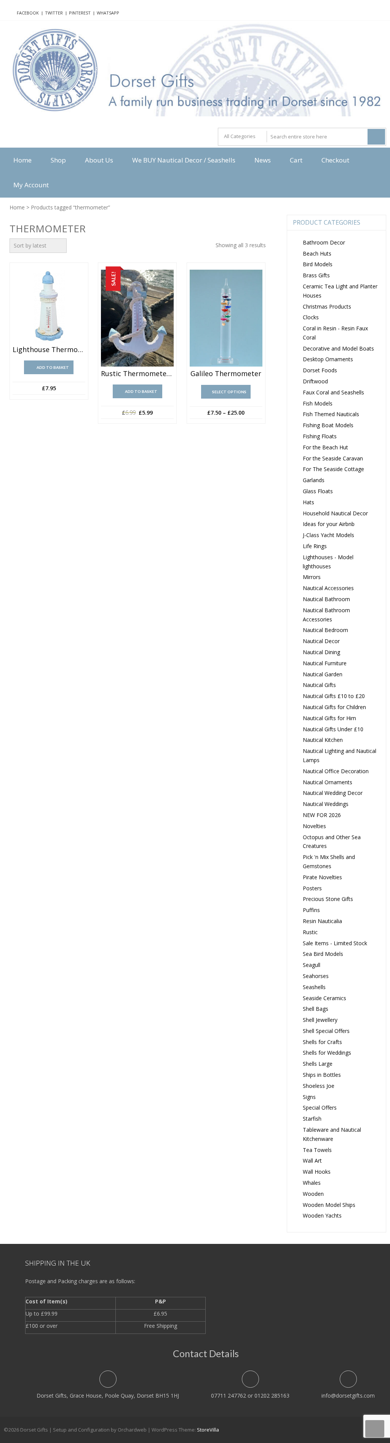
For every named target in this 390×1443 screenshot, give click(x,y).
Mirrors (312, 577)
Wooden (313, 1193)
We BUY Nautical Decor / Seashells (183, 160)
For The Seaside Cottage (333, 469)
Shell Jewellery (320, 1019)
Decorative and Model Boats (338, 348)
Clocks (311, 317)
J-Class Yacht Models (328, 535)
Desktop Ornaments (328, 359)
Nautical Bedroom (325, 630)
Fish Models (317, 403)
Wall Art (312, 1160)
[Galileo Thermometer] (226, 318)
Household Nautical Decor (335, 513)
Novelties (314, 826)
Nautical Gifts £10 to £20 (334, 696)
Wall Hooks (317, 1171)
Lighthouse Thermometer (49, 350)
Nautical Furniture (325, 663)
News (262, 160)
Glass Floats (318, 491)
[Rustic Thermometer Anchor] (137, 318)
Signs (309, 1096)
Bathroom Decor (324, 242)
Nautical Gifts (319, 685)
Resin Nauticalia (322, 921)
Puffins (311, 910)
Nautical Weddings (325, 804)
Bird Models (317, 264)
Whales (312, 1182)
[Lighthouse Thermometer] (49, 306)
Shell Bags (315, 1008)
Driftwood (315, 381)
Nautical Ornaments (327, 782)
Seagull (311, 964)
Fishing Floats (320, 436)
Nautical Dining (321, 652)
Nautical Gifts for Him (329, 718)
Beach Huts (317, 253)
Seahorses (316, 976)
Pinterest (80, 13)
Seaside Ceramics (324, 998)
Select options (229, 391)
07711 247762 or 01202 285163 (250, 1395)
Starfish (312, 1118)
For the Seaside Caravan (333, 458)
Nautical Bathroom (326, 599)
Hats (308, 502)
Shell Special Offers (326, 1030)
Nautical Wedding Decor (333, 792)
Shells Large (317, 1063)
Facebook (28, 13)
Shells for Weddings (327, 1052)
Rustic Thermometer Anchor (137, 374)
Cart (296, 160)
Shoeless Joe (318, 1085)
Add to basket (53, 367)
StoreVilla (208, 1429)
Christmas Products (327, 306)
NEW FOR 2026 (322, 815)
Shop (58, 160)
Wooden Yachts (322, 1215)
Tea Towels (317, 1149)
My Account (31, 184)
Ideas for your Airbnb (329, 524)
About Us (99, 160)
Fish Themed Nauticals (331, 414)
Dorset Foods (320, 370)
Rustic (310, 932)
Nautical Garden (322, 674)
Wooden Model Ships (329, 1204)
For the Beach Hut (325, 447)
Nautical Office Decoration (336, 771)
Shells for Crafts (322, 1042)
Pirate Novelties (322, 877)
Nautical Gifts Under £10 (333, 729)
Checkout (335, 160)
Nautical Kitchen (323, 739)
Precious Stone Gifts (328, 898)
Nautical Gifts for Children (334, 707)
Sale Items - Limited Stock (335, 943)
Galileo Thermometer (225, 374)
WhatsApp (108, 13)
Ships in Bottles (322, 1074)
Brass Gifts (316, 275)
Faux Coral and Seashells (333, 392)
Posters (312, 888)
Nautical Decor (321, 641)
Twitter (54, 13)
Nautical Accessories (328, 588)
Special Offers (320, 1107)
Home (22, 160)
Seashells (314, 987)
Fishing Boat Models (328, 425)
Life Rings (315, 546)
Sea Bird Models (323, 953)
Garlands (313, 480)
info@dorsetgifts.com (348, 1395)
